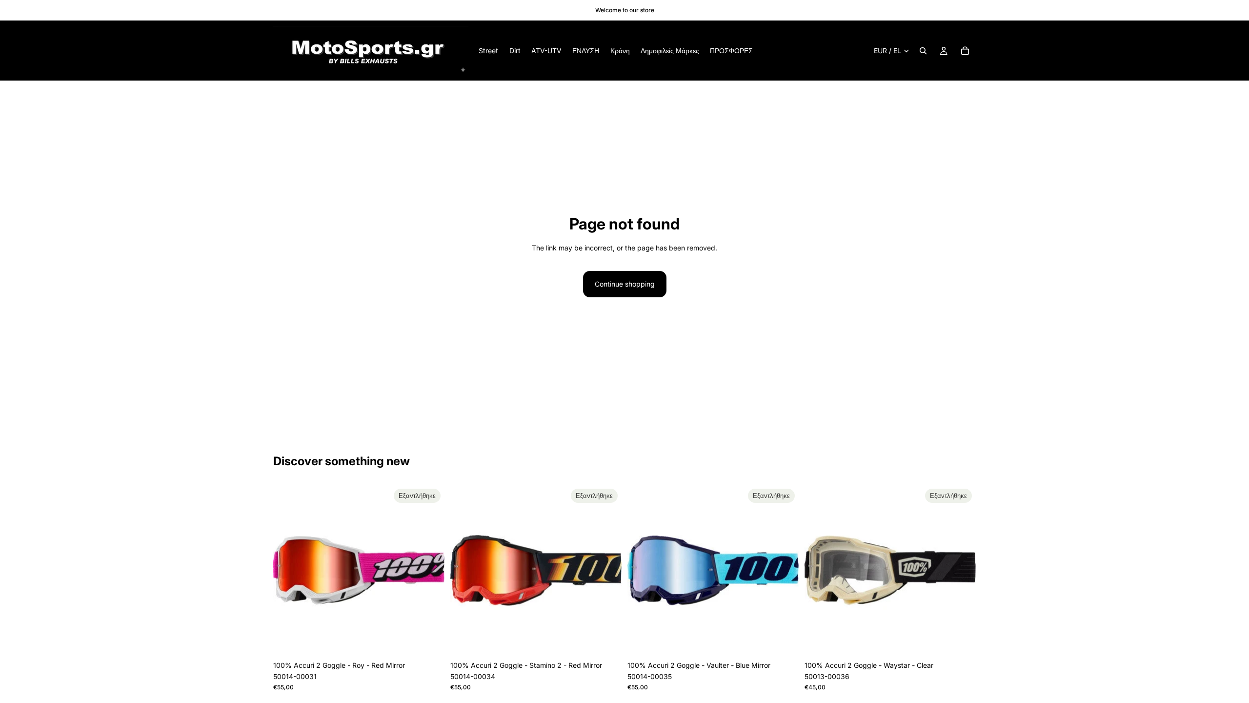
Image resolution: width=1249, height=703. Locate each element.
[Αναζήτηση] (923, 51)
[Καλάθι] (965, 51)
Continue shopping (625, 284)
